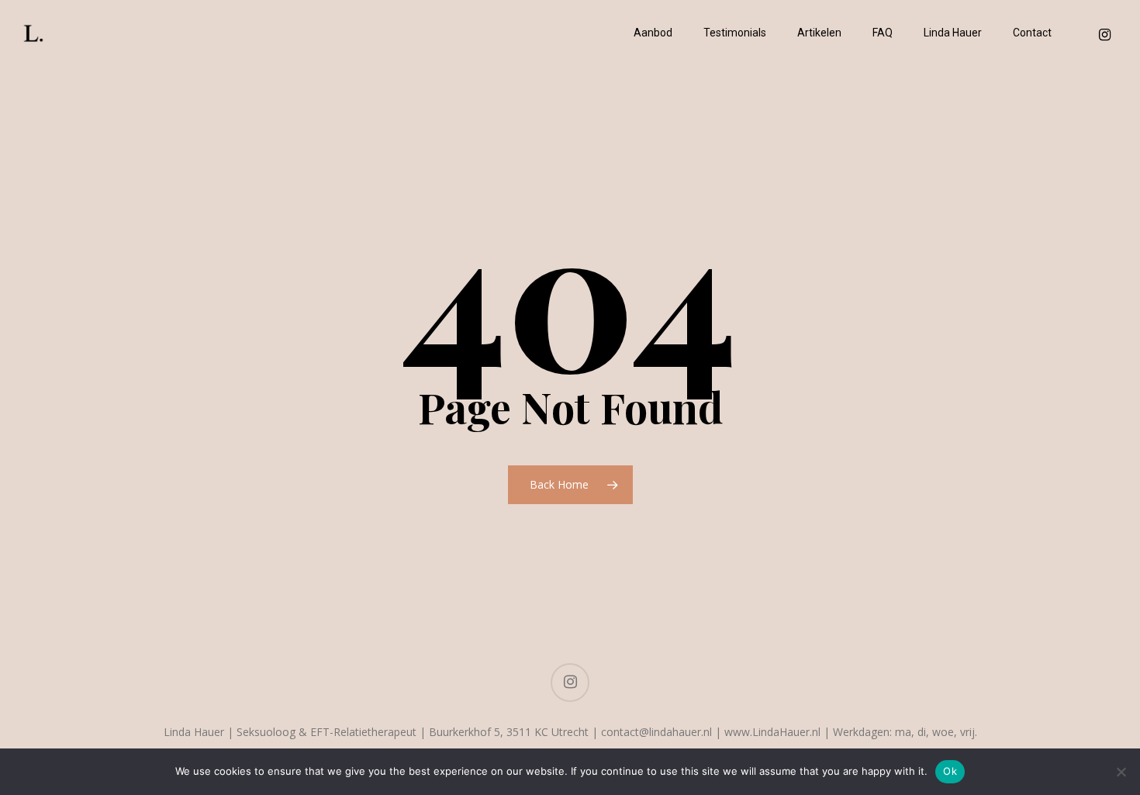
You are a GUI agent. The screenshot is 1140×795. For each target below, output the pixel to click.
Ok (950, 771)
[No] (1120, 771)
